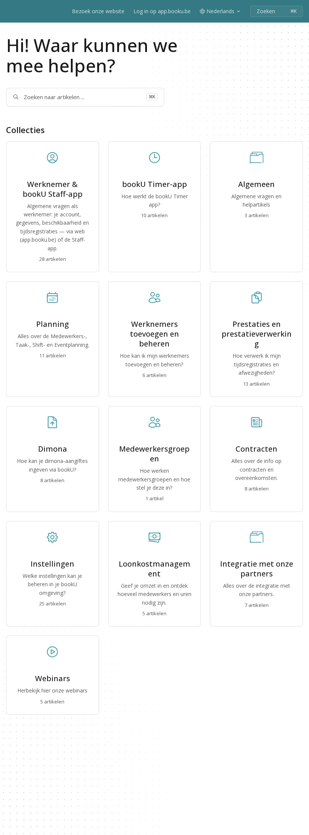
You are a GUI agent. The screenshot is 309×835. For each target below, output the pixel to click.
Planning (52, 324)
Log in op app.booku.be (162, 11)
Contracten (256, 449)
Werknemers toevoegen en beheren (154, 334)
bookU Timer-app (154, 184)
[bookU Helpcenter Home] (7, 11)
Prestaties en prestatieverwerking (257, 334)
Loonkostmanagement (154, 569)
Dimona (52, 449)
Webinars (52, 678)
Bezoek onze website (98, 11)
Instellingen (52, 564)
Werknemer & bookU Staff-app (53, 189)
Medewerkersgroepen (154, 454)
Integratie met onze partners (256, 569)
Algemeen (256, 184)
